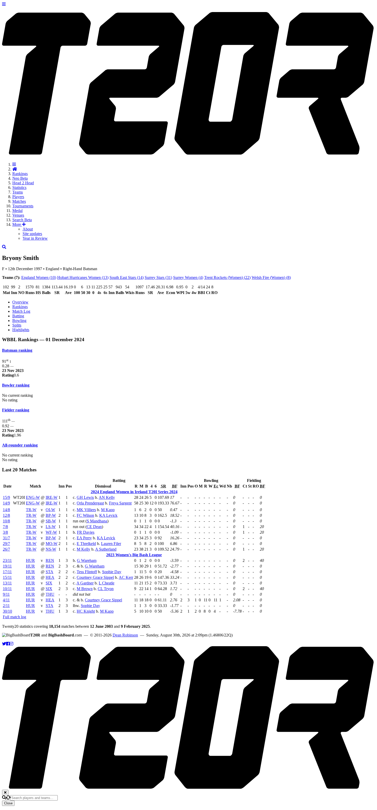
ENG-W (33, 497)
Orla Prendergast (90, 503)
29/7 (6, 543)
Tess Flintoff (87, 572)
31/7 (6, 538)
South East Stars (127, 277)
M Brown (85, 588)
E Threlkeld (86, 543)
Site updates (32, 233)
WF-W (51, 532)
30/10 (7, 611)
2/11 (6, 605)
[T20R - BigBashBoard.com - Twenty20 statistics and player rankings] (188, 151)
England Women (38, 277)
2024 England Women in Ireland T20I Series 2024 (134, 492)
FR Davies (85, 532)
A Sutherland (105, 549)
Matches (19, 201)
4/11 (6, 600)
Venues (18, 215)
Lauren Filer (111, 543)
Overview (20, 302)
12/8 (6, 515)
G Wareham (86, 560)
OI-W (50, 510)
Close (8, 803)
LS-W (51, 526)
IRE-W (51, 497)
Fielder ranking (15, 410)
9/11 (6, 594)
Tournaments (22, 206)
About (28, 229)
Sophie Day (111, 572)
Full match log (14, 617)
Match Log (21, 311)
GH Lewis (85, 497)
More (17, 224)
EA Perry (84, 538)
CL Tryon (106, 588)
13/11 (7, 583)
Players (18, 197)
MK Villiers (86, 510)
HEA (50, 577)
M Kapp (108, 510)
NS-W (51, 549)
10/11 (7, 588)
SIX (49, 583)
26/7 (6, 549)
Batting (18, 316)
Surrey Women (188, 277)
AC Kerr (126, 577)
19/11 (7, 566)
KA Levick (108, 515)
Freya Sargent (120, 503)
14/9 (6, 503)
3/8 (5, 532)
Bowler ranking (15, 385)
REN (50, 560)
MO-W (51, 543)
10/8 (6, 521)
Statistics (19, 187)
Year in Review (35, 238)
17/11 (7, 572)
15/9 (6, 497)
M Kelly (83, 549)
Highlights (20, 330)
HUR (30, 560)
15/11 (7, 577)
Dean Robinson (125, 635)
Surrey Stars (158, 277)
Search (22, 220)
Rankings (20, 173)
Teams (17, 192)
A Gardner (85, 583)
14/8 (6, 510)
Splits (16, 325)
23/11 (7, 560)
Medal (17, 210)
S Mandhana (97, 521)
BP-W (51, 515)
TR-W (31, 510)
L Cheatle (106, 583)
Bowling (19, 320)
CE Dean (94, 526)
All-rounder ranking (20, 445)
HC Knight (86, 611)
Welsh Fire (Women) (271, 277)
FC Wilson (85, 515)
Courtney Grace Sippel (95, 577)
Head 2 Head (23, 183)
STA (49, 572)
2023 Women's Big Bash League (134, 555)
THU (50, 594)
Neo (20, 178)
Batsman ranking (17, 350)
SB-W (51, 521)
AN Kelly (107, 497)
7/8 (5, 526)
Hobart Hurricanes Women (82, 277)
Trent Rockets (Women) (227, 277)
